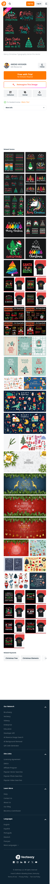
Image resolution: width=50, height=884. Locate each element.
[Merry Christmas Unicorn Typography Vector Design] (14, 270)
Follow (42, 67)
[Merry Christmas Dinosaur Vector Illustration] (14, 335)
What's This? (25, 102)
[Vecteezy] (3, 3)
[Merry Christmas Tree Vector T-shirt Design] (14, 227)
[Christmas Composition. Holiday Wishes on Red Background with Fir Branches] (24, 703)
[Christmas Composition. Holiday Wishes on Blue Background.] (24, 680)
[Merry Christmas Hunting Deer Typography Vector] (14, 184)
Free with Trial (25, 75)
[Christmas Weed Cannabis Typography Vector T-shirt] (14, 248)
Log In (39, 4)
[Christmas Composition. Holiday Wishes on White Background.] (24, 658)
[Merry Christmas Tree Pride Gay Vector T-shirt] (14, 292)
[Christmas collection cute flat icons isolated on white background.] (17, 639)
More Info (9, 108)
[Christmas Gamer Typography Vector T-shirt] (14, 313)
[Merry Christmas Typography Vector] (14, 162)
